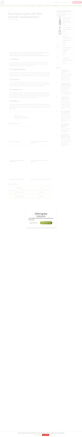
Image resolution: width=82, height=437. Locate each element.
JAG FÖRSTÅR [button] (45, 434)
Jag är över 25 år (46, 222)
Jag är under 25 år (33, 222)
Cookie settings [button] (37, 434)
